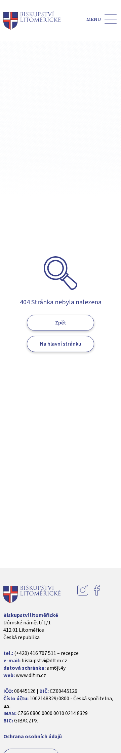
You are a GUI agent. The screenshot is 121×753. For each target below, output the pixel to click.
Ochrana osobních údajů (32, 736)
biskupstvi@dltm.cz (44, 660)
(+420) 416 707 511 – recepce (46, 653)
